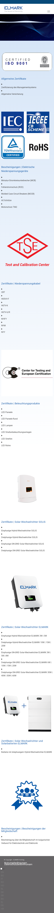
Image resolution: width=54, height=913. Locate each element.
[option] (27, 872)
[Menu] (48, 11)
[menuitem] (48, 15)
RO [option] (2, 882)
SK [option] (2, 892)
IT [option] (2, 878)
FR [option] (2, 905)
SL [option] (2, 888)
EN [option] (2, 872)
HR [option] (2, 908)
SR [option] (2, 895)
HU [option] (2, 885)
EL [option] (2, 902)
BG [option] (2, 875)
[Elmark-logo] (22, 9)
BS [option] (2, 899)
